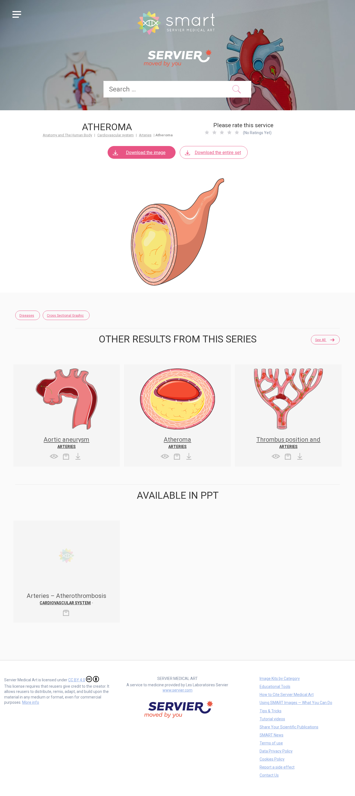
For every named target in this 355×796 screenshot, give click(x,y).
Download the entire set (218, 152)
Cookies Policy (272, 759)
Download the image (146, 152)
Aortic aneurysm (66, 439)
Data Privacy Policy (276, 751)
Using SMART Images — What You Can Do (296, 702)
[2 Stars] (214, 132)
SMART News (271, 735)
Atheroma (177, 439)
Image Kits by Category (280, 678)
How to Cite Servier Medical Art (287, 694)
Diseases (26, 316)
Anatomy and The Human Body (67, 135)
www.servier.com (177, 690)
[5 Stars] (237, 132)
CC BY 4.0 (76, 680)
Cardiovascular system (115, 135)
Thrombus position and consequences (288, 442)
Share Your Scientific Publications (289, 727)
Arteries (145, 135)
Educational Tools (275, 686)
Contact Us (269, 775)
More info (30, 702)
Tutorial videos (272, 719)
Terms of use (271, 743)
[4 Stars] (229, 132)
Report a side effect (277, 767)
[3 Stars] (222, 132)
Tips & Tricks (271, 711)
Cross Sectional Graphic (65, 316)
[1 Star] (207, 132)
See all (320, 340)
